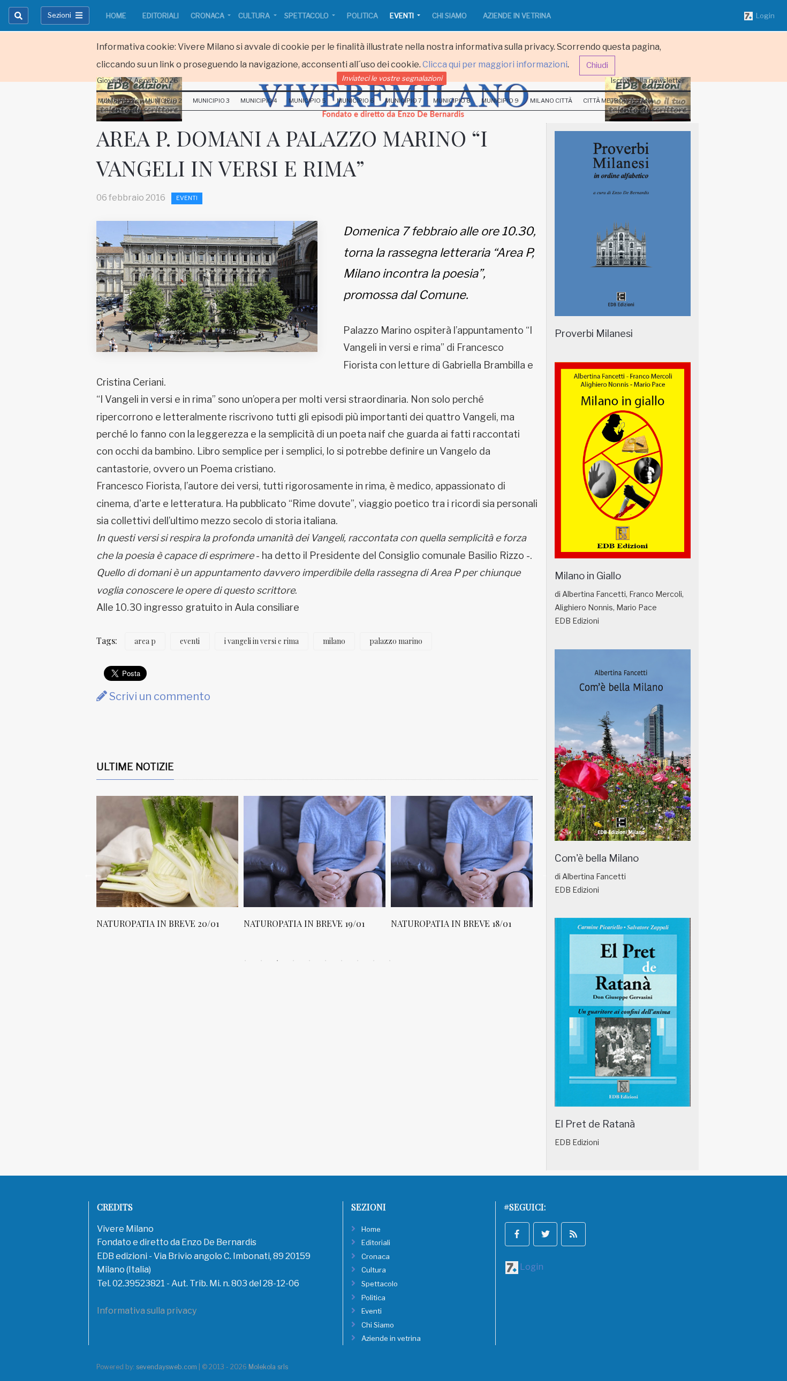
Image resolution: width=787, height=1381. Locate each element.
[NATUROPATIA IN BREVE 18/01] (462, 851)
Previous (88, 874)
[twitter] (545, 1234)
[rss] (573, 1234)
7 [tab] (341, 960)
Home (116, 15)
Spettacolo (307, 15)
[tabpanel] (170, 868)
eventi (190, 641)
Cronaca (208, 15)
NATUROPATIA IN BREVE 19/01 (304, 923)
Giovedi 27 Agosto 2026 (137, 80)
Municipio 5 (307, 100)
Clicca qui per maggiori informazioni (494, 64)
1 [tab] (245, 960)
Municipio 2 (163, 100)
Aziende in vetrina (517, 15)
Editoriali (160, 15)
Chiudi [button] (597, 65)
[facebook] (517, 1234)
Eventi (402, 15)
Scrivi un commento (158, 696)
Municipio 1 (116, 100)
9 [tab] (373, 960)
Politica (362, 15)
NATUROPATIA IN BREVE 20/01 (157, 923)
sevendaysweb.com (166, 1367)
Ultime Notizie (135, 767)
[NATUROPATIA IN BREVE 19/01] (314, 851)
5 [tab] (309, 960)
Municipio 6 (355, 100)
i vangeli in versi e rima (261, 641)
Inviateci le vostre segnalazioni (392, 78)
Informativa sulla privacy (146, 1311)
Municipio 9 (500, 100)
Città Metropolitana (618, 100)
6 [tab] (325, 960)
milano (334, 641)
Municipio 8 (452, 100)
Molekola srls (268, 1367)
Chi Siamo (449, 15)
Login (764, 15)
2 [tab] (261, 960)
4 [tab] (293, 960)
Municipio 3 (211, 100)
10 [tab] (389, 960)
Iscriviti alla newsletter (648, 80)
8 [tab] (357, 960)
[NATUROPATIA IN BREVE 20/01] (167, 851)
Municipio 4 (258, 100)
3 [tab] (277, 960)
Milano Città (551, 100)
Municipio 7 (403, 100)
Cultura (254, 15)
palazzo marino (395, 641)
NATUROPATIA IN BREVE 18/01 (451, 923)
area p (145, 641)
